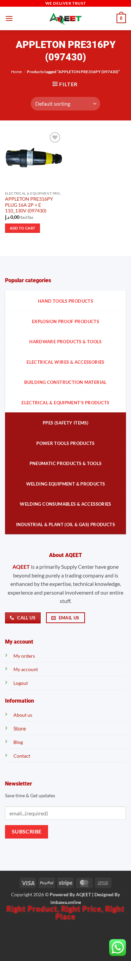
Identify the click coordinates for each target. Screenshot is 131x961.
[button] (9, 18)
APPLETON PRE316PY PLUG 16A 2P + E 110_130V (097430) (29, 204)
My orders (24, 656)
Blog (18, 742)
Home (16, 71)
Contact (21, 756)
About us (22, 715)
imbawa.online (65, 902)
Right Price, (83, 909)
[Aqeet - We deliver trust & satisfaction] (65, 18)
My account (25, 669)
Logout (20, 683)
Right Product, (33, 909)
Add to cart (23, 228)
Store (19, 728)
